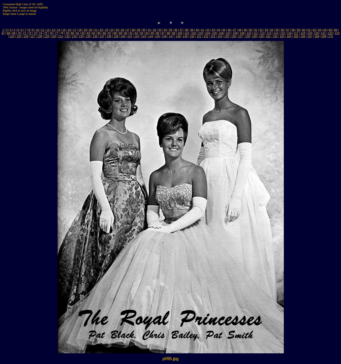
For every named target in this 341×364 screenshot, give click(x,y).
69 (13, 33)
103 (200, 33)
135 (88, 36)
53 (266, 30)
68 (8, 33)
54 (271, 30)
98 (168, 33)
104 (207, 33)
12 (48, 30)
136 (95, 36)
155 (226, 36)
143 (143, 36)
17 (74, 30)
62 (314, 30)
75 (45, 33)
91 (131, 33)
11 (42, 30)
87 (109, 33)
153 (212, 36)
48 (239, 30)
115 (282, 33)
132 (67, 36)
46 (229, 30)
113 (269, 33)
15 (64, 30)
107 (228, 33)
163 (282, 36)
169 (323, 36)
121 (323, 33)
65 (330, 30)
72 (29, 33)
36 (175, 30)
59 (298, 30)
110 (249, 33)
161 (268, 36)
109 (242, 33)
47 (234, 30)
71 (24, 33)
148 (178, 36)
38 (186, 30)
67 (3, 33)
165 (296, 36)
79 (67, 33)
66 (335, 30)
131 (60, 36)
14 (58, 30)
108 (235, 33)
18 (80, 30)
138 (109, 36)
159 (254, 36)
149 (185, 36)
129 (46, 36)
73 (35, 33)
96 (157, 33)
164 (289, 36)
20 (90, 30)
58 (293, 30)
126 (25, 36)
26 (122, 30)
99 (173, 33)
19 (85, 30)
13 (53, 30)
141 (129, 36)
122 (330, 33)
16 (69, 30)
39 (191, 30)
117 (296, 33)
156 (233, 36)
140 (122, 36)
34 (165, 30)
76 (51, 33)
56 (282, 30)
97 (163, 33)
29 (138, 30)
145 (157, 36)
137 (102, 36)
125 (19, 36)
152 (206, 36)
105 (214, 33)
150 (192, 36)
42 (207, 30)
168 (316, 36)
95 (152, 33)
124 (12, 36)
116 (289, 33)
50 (250, 30)
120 (316, 33)
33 (159, 30)
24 (111, 30)
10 (37, 30)
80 (72, 33)
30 (143, 30)
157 (240, 36)
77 (56, 33)
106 (221, 33)
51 (255, 30)
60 (303, 30)
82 (83, 33)
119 (309, 33)
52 (261, 30)
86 (104, 33)
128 (39, 36)
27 (127, 30)
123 (337, 33)
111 (255, 33)
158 (247, 36)
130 (53, 36)
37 (181, 30)
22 (101, 30)
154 (219, 36)
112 (262, 33)
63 (319, 30)
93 (141, 33)
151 (199, 36)
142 (136, 36)
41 (202, 30)
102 (193, 33)
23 (106, 30)
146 (164, 36)
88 (115, 33)
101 (186, 33)
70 (19, 33)
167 (309, 36)
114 (276, 33)
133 (74, 36)
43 (213, 30)
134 (81, 36)
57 (287, 30)
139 (115, 36)
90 (125, 33)
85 (99, 33)
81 (77, 33)
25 (117, 30)
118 (303, 33)
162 (275, 36)
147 (171, 36)
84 (93, 33)
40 (197, 30)
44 (218, 30)
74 (40, 33)
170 (330, 36)
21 (96, 30)
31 (149, 30)
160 (261, 36)
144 (150, 36)
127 (32, 36)
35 (170, 30)
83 (88, 33)
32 (154, 30)
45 (223, 30)
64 (325, 30)
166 (303, 36)
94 (147, 33)
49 (245, 30)
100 (179, 33)
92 (136, 33)
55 (277, 30)
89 (120, 33)
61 (309, 30)
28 (133, 30)
